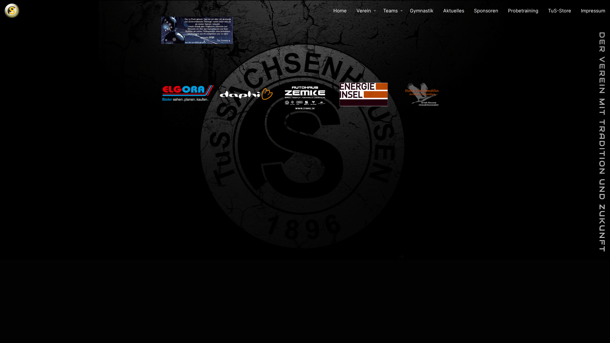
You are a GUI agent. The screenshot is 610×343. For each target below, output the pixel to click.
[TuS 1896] (12, 10)
